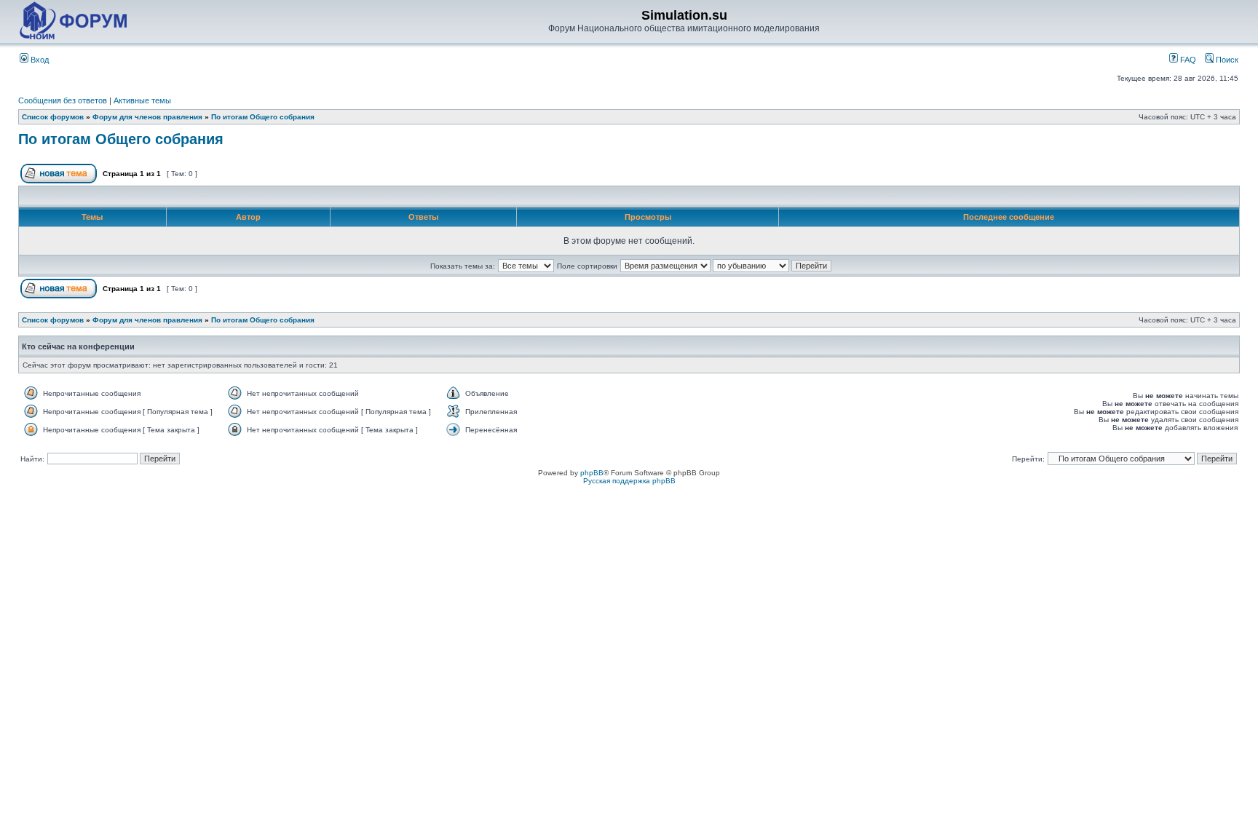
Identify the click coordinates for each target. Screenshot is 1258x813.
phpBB (592, 473)
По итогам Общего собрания (262, 117)
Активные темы (142, 100)
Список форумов (53, 117)
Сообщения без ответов (62, 100)
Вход (38, 59)
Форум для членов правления (147, 117)
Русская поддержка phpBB (629, 481)
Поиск (1226, 59)
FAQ (1187, 59)
